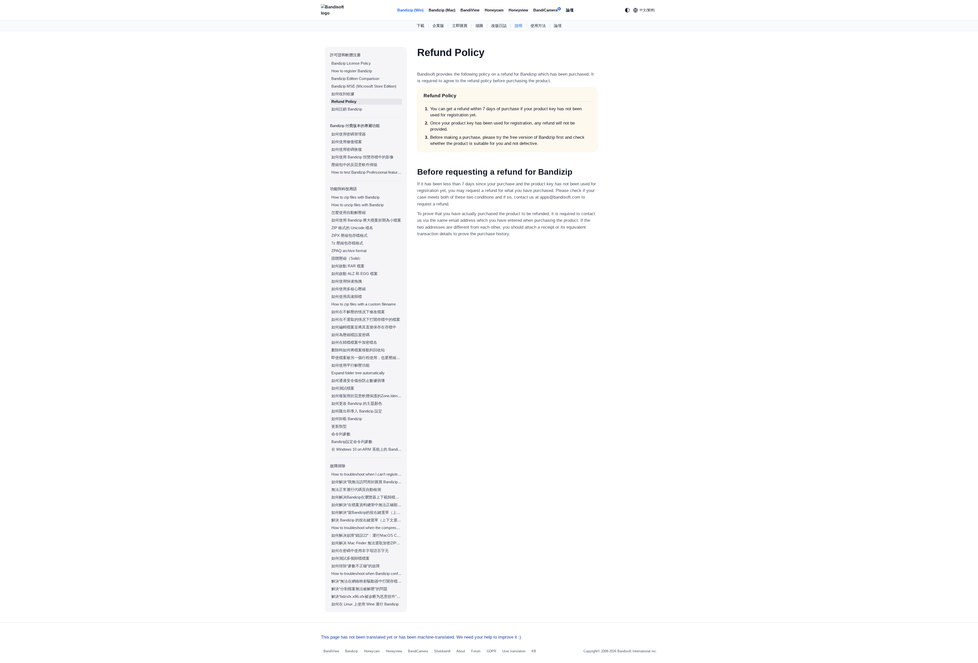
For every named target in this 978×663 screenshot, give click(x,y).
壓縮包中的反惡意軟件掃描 (354, 164)
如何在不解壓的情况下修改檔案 (358, 312)
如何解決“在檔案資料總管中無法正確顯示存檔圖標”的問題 (366, 505)
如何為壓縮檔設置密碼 (350, 335)
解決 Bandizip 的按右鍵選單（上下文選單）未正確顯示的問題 (366, 520)
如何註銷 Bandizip (346, 109)
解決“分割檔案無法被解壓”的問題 (359, 589)
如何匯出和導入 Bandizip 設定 (356, 411)
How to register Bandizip (351, 71)
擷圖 (479, 25)
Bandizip (351, 651)
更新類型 (339, 426)
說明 (518, 25)
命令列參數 (340, 434)
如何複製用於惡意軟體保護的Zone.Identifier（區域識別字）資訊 (366, 396)
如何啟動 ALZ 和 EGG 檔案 (354, 273)
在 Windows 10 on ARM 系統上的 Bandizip (366, 449)
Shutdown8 (442, 651)
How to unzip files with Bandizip (357, 205)
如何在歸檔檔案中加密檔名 (354, 342)
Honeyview (518, 10)
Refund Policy (343, 101)
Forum (476, 651)
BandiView (470, 10)
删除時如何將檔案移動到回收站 (358, 350)
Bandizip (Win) (410, 10)
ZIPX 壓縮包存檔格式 (349, 235)
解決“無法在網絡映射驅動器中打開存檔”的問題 (366, 581)
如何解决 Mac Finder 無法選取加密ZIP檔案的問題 (366, 543)
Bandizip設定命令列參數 (351, 441)
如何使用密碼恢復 (346, 149)
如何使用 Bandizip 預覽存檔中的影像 (362, 157)
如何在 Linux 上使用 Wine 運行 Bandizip (365, 604)
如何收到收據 (342, 94)
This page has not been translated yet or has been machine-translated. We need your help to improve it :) (421, 637)
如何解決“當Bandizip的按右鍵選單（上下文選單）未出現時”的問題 (366, 512)
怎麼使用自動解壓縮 (348, 212)
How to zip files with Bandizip (355, 197)
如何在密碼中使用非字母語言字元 (360, 550)
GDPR (491, 651)
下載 (420, 25)
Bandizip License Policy (351, 63)
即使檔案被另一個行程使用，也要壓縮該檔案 (366, 357)
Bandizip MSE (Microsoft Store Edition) (363, 86)
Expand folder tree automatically (358, 373)
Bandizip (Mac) (442, 10)
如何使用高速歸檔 (346, 296)
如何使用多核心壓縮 (348, 289)
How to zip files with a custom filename (363, 304)
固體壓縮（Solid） (346, 258)
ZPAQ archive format (348, 250)
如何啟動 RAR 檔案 (347, 266)
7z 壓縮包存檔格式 (347, 243)
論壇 (570, 10)
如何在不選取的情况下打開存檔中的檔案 (365, 319)
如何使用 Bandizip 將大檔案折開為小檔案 (366, 220)
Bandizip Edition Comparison (355, 78)
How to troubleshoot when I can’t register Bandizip (366, 474)
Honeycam (494, 10)
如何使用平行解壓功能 (350, 365)
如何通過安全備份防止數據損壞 (358, 380)
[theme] (627, 10)
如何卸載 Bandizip (346, 419)
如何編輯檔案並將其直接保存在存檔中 (363, 327)
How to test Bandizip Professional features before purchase (366, 172)
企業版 (438, 25)
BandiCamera (546, 10)
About (460, 651)
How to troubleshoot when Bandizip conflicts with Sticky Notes (366, 573)
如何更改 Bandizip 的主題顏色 (356, 403)
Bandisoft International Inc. (637, 651)
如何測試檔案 (342, 388)
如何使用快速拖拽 (346, 281)
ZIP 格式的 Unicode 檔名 (352, 228)
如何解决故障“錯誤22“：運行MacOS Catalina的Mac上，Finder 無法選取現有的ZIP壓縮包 (366, 535)
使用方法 (538, 25)
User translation (513, 651)
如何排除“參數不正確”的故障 (355, 566)
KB (534, 651)
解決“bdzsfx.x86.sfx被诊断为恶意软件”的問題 (366, 596)
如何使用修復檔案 (346, 142)
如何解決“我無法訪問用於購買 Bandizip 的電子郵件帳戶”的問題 (366, 482)
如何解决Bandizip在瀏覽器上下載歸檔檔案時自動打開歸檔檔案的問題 (366, 497)
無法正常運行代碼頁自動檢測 (356, 489)
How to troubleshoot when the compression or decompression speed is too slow (366, 528)
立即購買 (459, 25)
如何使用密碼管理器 (348, 134)
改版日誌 (499, 25)
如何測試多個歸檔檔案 (350, 558)
